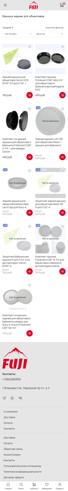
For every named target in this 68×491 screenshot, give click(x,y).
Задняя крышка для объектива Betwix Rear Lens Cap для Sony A (15, 204)
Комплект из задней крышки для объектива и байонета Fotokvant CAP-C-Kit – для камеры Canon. (17, 145)
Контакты (9, 428)
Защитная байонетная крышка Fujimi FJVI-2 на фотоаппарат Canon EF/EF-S (16, 261)
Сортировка (10, 34)
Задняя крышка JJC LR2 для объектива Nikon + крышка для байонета (49, 142)
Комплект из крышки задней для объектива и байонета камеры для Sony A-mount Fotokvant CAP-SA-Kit (16, 321)
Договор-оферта (14, 477)
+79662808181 (11, 379)
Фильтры (40, 34)
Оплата (8, 423)
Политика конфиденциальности (23, 471)
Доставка (9, 417)
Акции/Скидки (12, 454)
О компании (11, 411)
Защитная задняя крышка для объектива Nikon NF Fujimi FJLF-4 (50, 204)
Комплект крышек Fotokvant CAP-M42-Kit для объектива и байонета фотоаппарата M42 (49, 83)
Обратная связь (13, 449)
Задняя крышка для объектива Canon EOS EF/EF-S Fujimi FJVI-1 (15, 80)
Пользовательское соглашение (22, 466)
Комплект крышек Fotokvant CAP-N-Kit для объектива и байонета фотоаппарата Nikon (49, 261)
